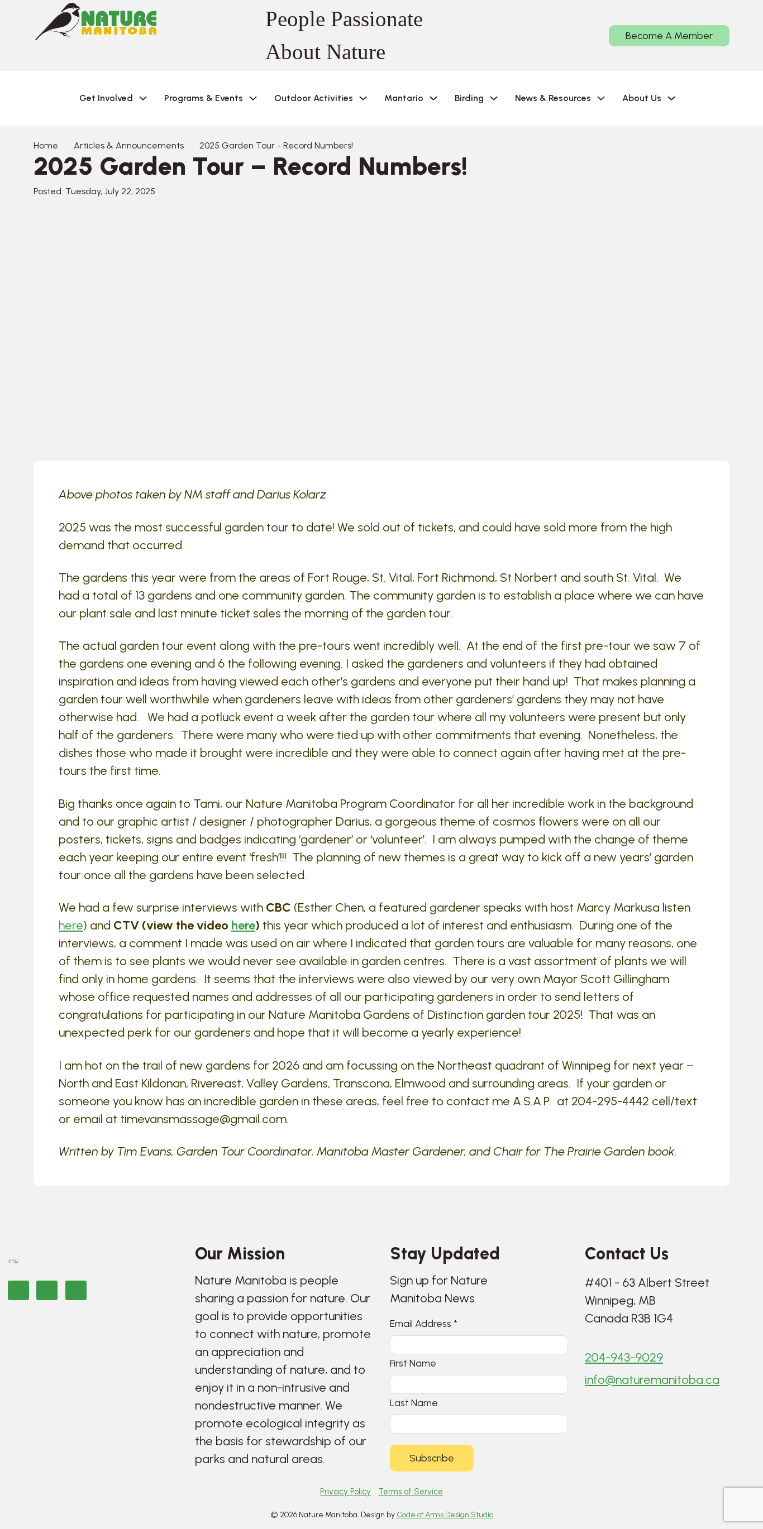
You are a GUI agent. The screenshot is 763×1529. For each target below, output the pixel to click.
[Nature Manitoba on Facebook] (18, 1290)
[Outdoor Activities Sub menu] (363, 98)
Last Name (414, 1402)
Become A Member (669, 36)
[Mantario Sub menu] (433, 98)
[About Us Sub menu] (671, 98)
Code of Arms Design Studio (445, 1515)
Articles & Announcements (129, 145)
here (71, 925)
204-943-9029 (624, 1357)
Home (46, 145)
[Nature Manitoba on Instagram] (47, 1290)
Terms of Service (410, 1492)
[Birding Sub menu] (493, 98)
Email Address (423, 1323)
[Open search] (702, 98)
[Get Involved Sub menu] (143, 98)
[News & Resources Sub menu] (601, 98)
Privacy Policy (345, 1492)
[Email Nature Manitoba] (76, 1290)
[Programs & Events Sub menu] (253, 98)
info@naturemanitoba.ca (652, 1379)
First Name (413, 1363)
